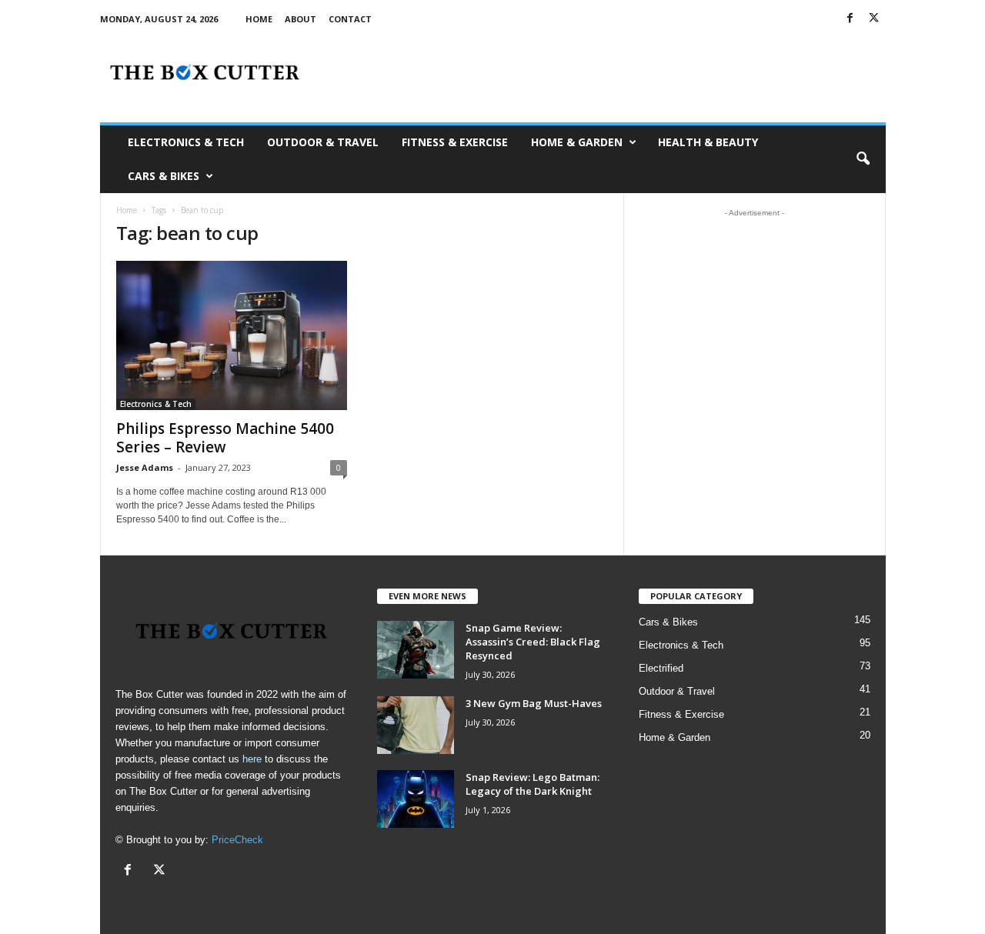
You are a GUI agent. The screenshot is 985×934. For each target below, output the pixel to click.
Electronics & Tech (186, 142)
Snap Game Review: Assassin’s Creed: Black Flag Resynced (533, 641)
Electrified (661, 668)
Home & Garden (577, 142)
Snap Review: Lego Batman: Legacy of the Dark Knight (532, 784)
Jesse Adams (144, 467)
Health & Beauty (708, 142)
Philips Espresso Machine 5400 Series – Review (225, 438)
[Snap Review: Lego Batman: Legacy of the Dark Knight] (415, 799)
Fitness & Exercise (455, 142)
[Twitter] (874, 19)
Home (258, 19)
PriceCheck (237, 840)
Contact (350, 19)
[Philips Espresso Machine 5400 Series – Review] (231, 335)
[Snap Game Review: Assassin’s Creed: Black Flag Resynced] (415, 650)
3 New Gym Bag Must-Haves (534, 703)
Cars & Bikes (163, 175)
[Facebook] (850, 19)
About (300, 19)
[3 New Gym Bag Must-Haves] (415, 725)
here (252, 759)
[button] (863, 159)
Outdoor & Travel (323, 142)
